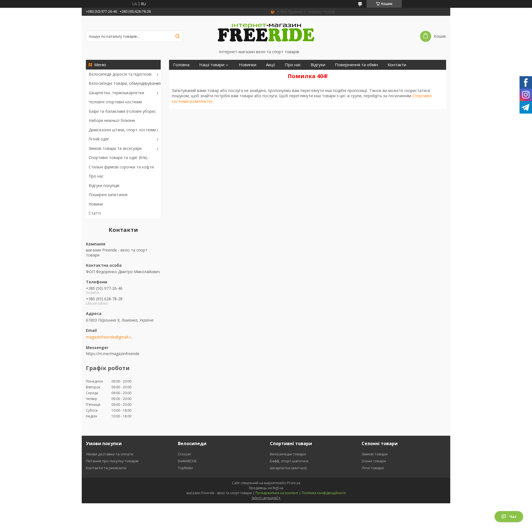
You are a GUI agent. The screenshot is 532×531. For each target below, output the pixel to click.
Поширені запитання (108, 194)
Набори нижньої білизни (112, 120)
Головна (181, 65)
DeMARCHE (187, 460)
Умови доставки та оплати (109, 454)
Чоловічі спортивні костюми (115, 101)
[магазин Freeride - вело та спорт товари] (266, 32)
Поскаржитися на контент (276, 493)
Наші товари (211, 65)
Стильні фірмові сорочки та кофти (121, 167)
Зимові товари (375, 454)
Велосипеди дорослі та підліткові (120, 74)
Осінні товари (374, 460)
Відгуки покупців (104, 185)
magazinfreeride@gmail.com (110, 337)
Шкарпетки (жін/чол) (288, 467)
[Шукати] (177, 36)
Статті (95, 213)
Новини (96, 204)
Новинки (247, 65)
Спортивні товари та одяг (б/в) (118, 157)
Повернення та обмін (356, 65)
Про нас (96, 176)
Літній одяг (99, 139)
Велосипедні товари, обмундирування (125, 83)
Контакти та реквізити (106, 467)
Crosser (184, 454)
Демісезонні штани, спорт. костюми (122, 129)
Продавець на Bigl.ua (266, 488)
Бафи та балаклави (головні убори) (122, 111)
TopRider (185, 467)
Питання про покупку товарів (112, 460)
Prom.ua (293, 483)
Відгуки (318, 65)
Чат (513, 516)
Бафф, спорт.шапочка (289, 460)
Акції (270, 65)
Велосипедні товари (288, 454)
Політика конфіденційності (324, 493)
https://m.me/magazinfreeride (112, 353)
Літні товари (373, 467)
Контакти (397, 65)
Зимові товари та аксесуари (115, 148)
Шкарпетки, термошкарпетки (116, 92)
